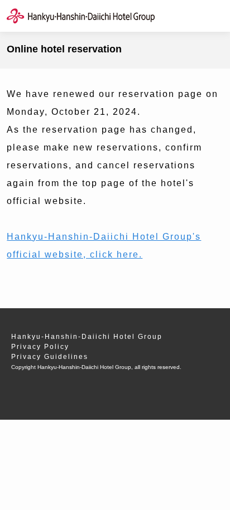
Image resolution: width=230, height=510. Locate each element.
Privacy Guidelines (49, 357)
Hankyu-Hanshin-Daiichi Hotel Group (86, 337)
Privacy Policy (40, 347)
